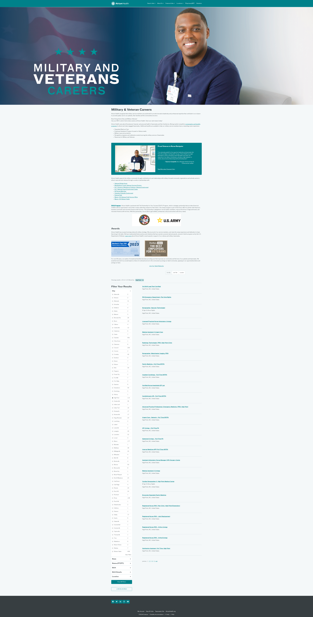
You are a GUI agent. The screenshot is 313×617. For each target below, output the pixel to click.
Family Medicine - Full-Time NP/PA (153, 364)
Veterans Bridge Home (121, 183)
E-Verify (167, 614)
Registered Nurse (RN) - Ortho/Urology (155, 538)
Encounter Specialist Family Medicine (154, 495)
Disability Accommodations (157, 614)
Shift (114, 568)
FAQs (172, 614)
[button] (113, 601)
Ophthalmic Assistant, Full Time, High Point (156, 548)
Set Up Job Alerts (122, 589)
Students (199, 3)
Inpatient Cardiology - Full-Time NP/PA (154, 375)
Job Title (175, 272)
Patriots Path (118, 195)
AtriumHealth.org (170, 611)
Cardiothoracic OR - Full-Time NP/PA (154, 396)
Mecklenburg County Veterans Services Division (128, 185)
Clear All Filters (121, 581)
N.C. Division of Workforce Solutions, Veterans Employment (131, 187)
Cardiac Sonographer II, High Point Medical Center (158, 481)
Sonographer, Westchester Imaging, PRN (155, 353)
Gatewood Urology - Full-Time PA (152, 439)
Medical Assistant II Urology (151, 471)
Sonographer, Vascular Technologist (153, 308)
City (113, 291)
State (114, 559)
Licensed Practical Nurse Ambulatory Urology (156, 321)
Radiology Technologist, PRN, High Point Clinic (157, 343)
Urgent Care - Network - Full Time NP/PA (155, 417)
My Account (141, 611)
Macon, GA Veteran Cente (122, 199)
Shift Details (117, 572)
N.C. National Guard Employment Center (126, 189)
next (156, 561)
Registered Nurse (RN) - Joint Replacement (156, 516)
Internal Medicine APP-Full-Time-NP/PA (155, 449)
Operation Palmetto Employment (124, 193)
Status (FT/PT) (118, 563)
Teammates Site (159, 611)
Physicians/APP (189, 3)
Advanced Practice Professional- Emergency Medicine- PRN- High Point (165, 407)
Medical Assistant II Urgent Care (152, 332)
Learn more (128, 236)
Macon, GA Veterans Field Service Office (126, 197)
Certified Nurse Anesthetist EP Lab (153, 385)
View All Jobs (149, 611)
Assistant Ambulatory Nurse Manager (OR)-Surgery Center (161, 460)
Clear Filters (128, 554)
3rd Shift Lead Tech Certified (151, 286)
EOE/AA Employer (143, 614)
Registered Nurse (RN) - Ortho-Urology (155, 527)
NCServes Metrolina (120, 191)
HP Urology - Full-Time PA (150, 428)
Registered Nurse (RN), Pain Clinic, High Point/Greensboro (161, 506)
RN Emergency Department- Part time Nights (156, 297)
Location (182, 272)
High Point (138, 280)
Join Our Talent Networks (156, 266)
